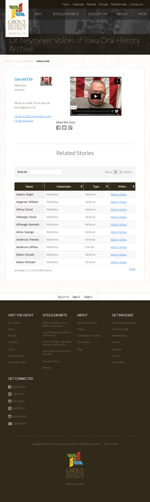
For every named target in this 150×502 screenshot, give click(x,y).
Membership (119, 4)
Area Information (17, 362)
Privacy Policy (111, 444)
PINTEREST (18, 408)
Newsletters (83, 342)
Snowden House (51, 361)
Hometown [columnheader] (64, 186)
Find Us (12, 335)
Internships (118, 362)
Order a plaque (23, 120)
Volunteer (117, 349)
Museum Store (16, 355)
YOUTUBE (18, 401)
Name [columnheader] (29, 186)
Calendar (78, 4)
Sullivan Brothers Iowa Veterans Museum (55, 324)
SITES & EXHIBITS (66, 14)
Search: (22, 171)
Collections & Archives (89, 335)
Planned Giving (120, 329)
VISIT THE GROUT (20, 315)
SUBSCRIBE (19, 423)
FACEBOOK (19, 386)
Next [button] (132, 268)
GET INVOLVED (122, 315)
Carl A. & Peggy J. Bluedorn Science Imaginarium (57, 343)
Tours (11, 349)
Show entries (118, 172)
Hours (66, 4)
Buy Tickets (14, 322)
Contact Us (136, 4)
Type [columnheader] (96, 186)
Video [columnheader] (122, 186)
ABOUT (122, 14)
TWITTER (17, 394)
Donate (103, 4)
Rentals (91, 4)
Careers (116, 355)
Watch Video (119, 194)
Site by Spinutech (75, 484)
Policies (81, 329)
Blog (79, 349)
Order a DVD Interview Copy (32, 116)
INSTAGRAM (19, 416)
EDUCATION (97, 14)
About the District (87, 322)
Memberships (119, 335)
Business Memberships (124, 322)
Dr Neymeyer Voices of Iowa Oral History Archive (74, 44)
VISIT (38, 14)
